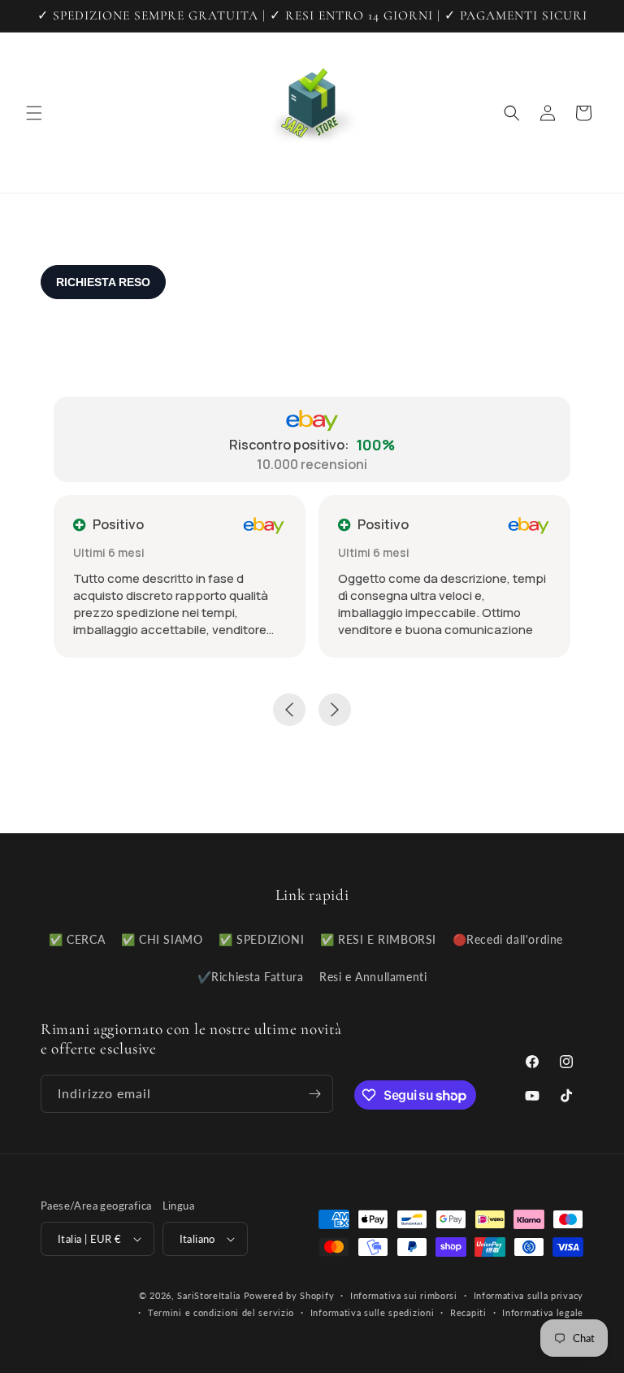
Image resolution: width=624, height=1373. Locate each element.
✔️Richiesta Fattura (250, 977)
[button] (34, 113)
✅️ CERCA (77, 939)
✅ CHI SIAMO (162, 939)
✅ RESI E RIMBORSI (378, 939)
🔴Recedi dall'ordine (508, 939)
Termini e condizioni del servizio (221, 1312)
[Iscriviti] (314, 1094)
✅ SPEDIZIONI (261, 939)
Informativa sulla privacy (529, 1295)
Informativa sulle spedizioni (372, 1312)
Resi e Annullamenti (373, 977)
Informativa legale (542, 1312)
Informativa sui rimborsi (403, 1295)
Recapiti (468, 1312)
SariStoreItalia (208, 1295)
